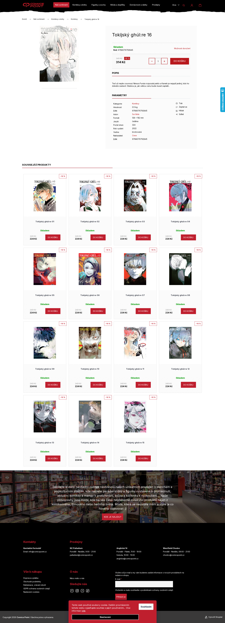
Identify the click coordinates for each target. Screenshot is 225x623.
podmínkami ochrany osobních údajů (157, 590)
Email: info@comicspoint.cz (35, 551)
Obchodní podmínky (32, 581)
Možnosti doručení (182, 48)
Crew (134, 135)
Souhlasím (146, 606)
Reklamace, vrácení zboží (34, 585)
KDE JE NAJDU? (112, 517)
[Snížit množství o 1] (152, 61)
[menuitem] (61, 4)
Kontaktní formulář (32, 548)
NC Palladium (76, 548)
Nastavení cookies (31, 592)
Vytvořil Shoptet (215, 617)
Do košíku (180, 61)
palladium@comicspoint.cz (81, 555)
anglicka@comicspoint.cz (127, 558)
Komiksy (135, 103)
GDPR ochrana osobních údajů (36, 588)
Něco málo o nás (77, 578)
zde (83, 610)
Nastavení (105, 617)
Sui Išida (135, 114)
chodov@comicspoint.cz (173, 555)
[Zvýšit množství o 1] (164, 61)
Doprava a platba (30, 578)
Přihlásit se (121, 597)
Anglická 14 (122, 548)
